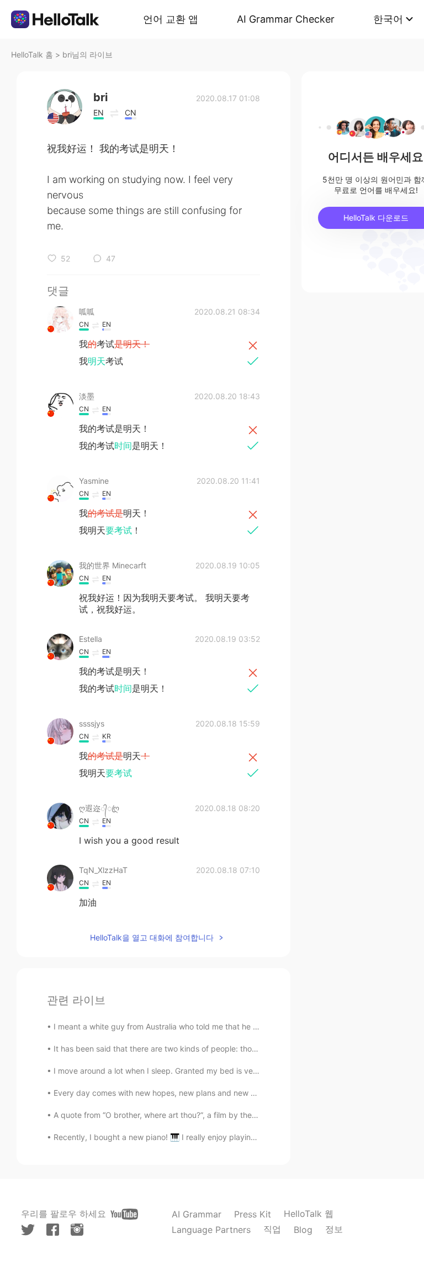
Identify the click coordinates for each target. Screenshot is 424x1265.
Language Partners (211, 1229)
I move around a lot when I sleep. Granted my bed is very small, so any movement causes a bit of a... (235, 1070)
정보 (334, 1229)
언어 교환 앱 (170, 19)
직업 (272, 1229)
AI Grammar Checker (286, 19)
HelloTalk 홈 (32, 54)
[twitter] (28, 1230)
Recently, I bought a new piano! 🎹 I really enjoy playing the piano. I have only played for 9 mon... (230, 1137)
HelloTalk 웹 (308, 1213)
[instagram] (77, 1230)
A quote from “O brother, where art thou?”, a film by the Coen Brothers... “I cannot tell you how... (226, 1115)
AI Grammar (196, 1214)
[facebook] (52, 1230)
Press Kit (252, 1214)
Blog (303, 1229)
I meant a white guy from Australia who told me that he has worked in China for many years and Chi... (236, 1026)
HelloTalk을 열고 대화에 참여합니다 (152, 937)
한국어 (388, 19)
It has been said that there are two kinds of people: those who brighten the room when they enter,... (233, 1048)
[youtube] (124, 1214)
